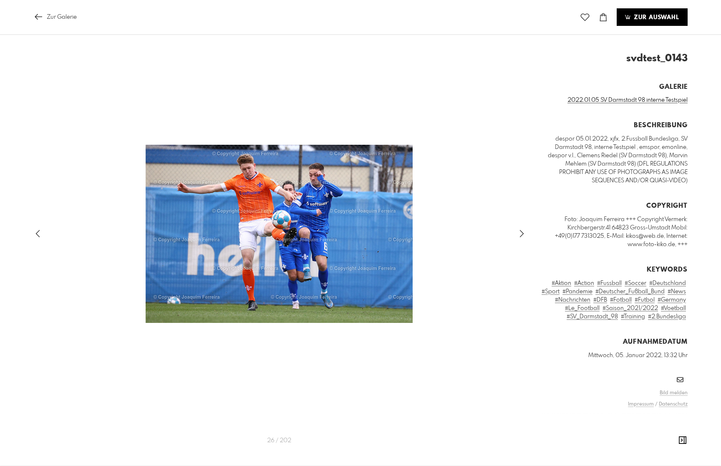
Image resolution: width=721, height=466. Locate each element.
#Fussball (609, 283)
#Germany (672, 300)
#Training (633, 317)
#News (677, 292)
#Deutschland (667, 283)
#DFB (600, 300)
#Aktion (561, 283)
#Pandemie (577, 292)
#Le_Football (582, 308)
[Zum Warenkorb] (603, 17)
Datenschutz (673, 404)
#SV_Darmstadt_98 (592, 317)
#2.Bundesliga (667, 317)
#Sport (551, 292)
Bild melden (674, 392)
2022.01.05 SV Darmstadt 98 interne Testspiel (627, 100)
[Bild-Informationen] (683, 440)
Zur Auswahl (655, 17)
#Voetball (673, 308)
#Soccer (635, 283)
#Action (584, 283)
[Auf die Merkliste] (585, 17)
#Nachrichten (572, 300)
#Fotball (621, 300)
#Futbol (645, 300)
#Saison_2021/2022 (630, 308)
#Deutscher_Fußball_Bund (630, 292)
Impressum (641, 404)
